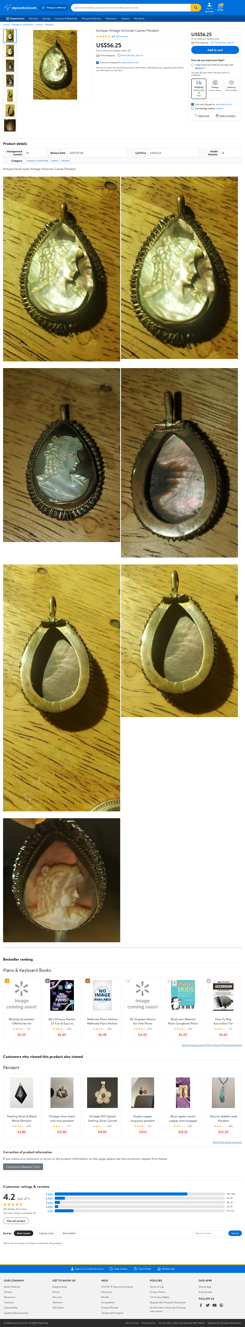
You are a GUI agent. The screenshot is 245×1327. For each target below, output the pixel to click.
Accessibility (108, 1302)
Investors (9, 1302)
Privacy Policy (157, 1292)
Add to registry (228, 115)
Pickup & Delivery (91, 18)
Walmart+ (57, 1302)
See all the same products (227, 1142)
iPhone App (205, 1286)
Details (219, 108)
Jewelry (39, 24)
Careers (125, 18)
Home (6, 24)
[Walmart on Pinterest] (221, 1305)
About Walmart (12, 1286)
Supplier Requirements (16, 1313)
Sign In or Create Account (89, 1269)
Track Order (144, 1269)
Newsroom (10, 1297)
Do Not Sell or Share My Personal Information (182, 1323)
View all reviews (16, 1221)
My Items (139, 18)
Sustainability (11, 1307)
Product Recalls (109, 1307)
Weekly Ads (168, 1269)
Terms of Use (157, 1286)
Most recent (23, 1233)
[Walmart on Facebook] (201, 1305)
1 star (50, 1210)
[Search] (195, 7)
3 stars (49, 1202)
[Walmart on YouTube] (214, 1305)
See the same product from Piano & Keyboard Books (212, 1045)
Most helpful (69, 1233)
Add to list (203, 115)
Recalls (105, 1297)
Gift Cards (58, 1307)
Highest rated (46, 1233)
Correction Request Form (23, 1167)
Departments (17, 18)
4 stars (49, 1198)
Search (235, 1233)
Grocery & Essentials (66, 18)
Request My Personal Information (168, 1302)
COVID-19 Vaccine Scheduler (117, 1286)
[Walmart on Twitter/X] (208, 1305)
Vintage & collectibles (22, 24)
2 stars (49, 1206)
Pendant (49, 24)
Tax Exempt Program (112, 1313)
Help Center (120, 1269)
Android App (205, 1292)
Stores (55, 1292)
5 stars (49, 1193)
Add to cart (215, 50)
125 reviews (122, 36)
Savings (46, 18)
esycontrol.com (130, 62)
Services (33, 18)
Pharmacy (111, 18)
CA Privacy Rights (159, 1297)
